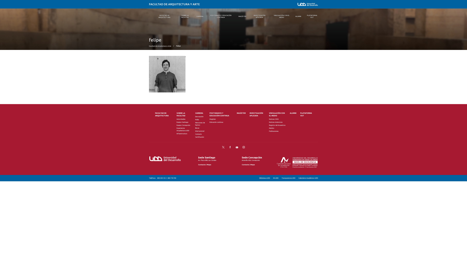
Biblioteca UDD (264, 178)
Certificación (199, 137)
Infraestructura (182, 133)
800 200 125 (161, 178)
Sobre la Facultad (181, 114)
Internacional (199, 131)
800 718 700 (172, 178)
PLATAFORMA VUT (306, 114)
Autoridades (181, 119)
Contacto (198, 134)
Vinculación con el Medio (277, 114)
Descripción (199, 116)
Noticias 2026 (273, 119)
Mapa (209, 164)
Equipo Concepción (183, 125)
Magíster (213, 119)
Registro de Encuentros (277, 125)
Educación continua (216, 122)
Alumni (293, 113)
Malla (197, 119)
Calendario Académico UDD (308, 178)
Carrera (199, 113)
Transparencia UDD (288, 178)
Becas (197, 128)
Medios (271, 128)
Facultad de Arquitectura (162, 114)
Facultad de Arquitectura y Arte (174, 4)
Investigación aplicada (256, 114)
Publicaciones (274, 131)
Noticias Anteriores (276, 122)
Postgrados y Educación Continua (219, 114)
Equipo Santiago (182, 122)
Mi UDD (275, 178)
